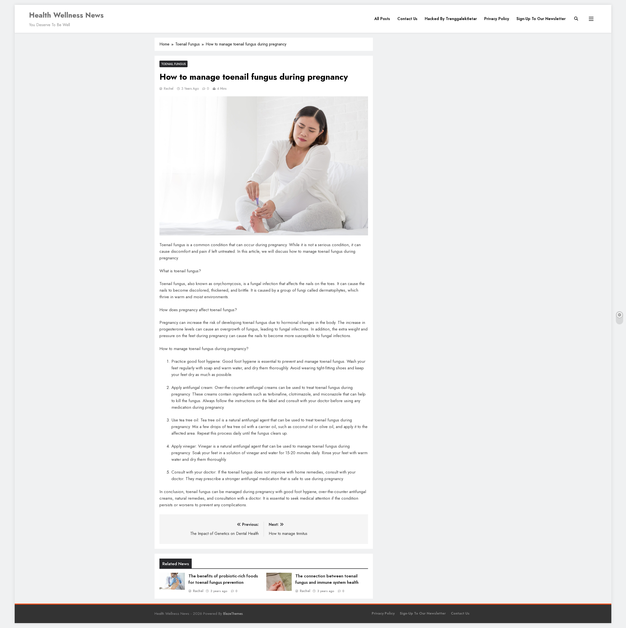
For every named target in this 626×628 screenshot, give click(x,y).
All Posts (382, 19)
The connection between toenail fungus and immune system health (326, 579)
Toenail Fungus (173, 64)
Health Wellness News (66, 15)
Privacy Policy (496, 19)
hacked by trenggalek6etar (451, 19)
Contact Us (407, 19)
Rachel (168, 88)
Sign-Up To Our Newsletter (541, 19)
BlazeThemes (233, 613)
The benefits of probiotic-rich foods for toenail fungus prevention (223, 579)
